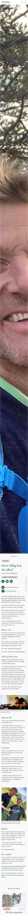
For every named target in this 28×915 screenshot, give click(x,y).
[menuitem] (6, 2)
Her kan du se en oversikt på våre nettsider (13, 866)
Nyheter (13, 556)
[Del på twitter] (7, 581)
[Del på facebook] (2, 581)
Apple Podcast (21, 652)
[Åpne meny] (26, 2)
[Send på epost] (11, 581)
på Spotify (18, 648)
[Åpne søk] (22, 2)
